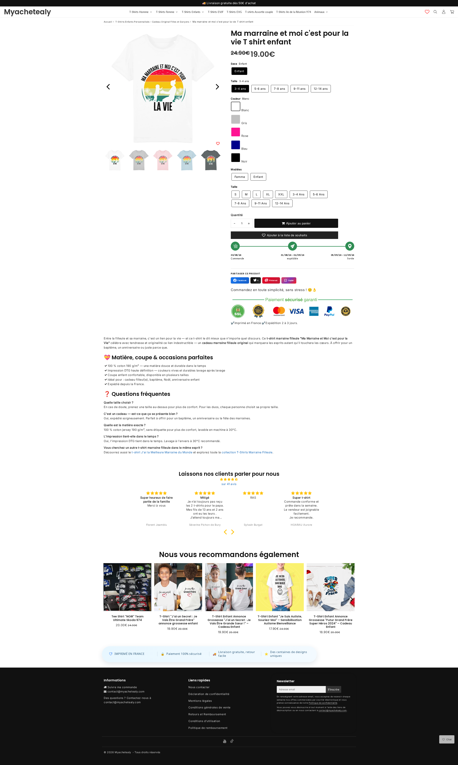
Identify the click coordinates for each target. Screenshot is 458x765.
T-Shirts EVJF (215, 11)
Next (217, 86)
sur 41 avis (229, 484)
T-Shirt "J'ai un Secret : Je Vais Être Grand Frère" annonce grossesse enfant (178, 619)
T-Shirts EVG (234, 11)
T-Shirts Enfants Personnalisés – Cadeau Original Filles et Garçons (152, 21)
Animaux (319, 11)
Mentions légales (200, 700)
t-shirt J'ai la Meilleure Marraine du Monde (162, 452)
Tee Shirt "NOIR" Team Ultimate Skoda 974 (127, 618)
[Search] (435, 12)
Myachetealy (27, 12)
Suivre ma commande (122, 687)
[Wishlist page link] (427, 11)
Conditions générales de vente (209, 707)
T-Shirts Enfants (191, 11)
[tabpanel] (115, 160)
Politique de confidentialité (323, 703)
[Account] (444, 12)
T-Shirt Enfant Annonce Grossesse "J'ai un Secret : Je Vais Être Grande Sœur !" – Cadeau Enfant (229, 621)
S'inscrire (333, 689)
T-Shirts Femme (165, 11)
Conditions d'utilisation (204, 721)
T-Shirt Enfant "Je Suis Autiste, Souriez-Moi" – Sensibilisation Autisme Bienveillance (280, 619)
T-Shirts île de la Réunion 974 (293, 11)
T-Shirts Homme (138, 11)
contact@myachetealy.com (126, 691)
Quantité (237, 215)
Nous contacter (198, 687)
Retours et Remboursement (207, 714)
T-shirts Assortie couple (259, 11)
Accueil (108, 21)
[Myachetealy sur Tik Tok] (232, 742)
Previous (108, 86)
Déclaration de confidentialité (208, 694)
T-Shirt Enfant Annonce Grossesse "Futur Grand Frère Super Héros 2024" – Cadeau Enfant (330, 621)
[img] (229, 479)
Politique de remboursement (208, 728)
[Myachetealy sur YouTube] (225, 741)
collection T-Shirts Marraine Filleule (247, 452)
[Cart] (452, 12)
